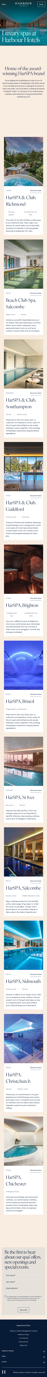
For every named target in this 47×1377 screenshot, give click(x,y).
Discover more (35, 189)
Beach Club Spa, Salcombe (21, 303)
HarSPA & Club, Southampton (21, 403)
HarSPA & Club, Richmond (21, 201)
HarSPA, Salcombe (23, 888)
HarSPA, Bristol (20, 701)
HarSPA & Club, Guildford (21, 506)
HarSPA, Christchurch (18, 1078)
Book (41, 4)
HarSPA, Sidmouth (23, 981)
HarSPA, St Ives (20, 798)
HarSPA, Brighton (22, 605)
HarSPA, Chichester (16, 1180)
